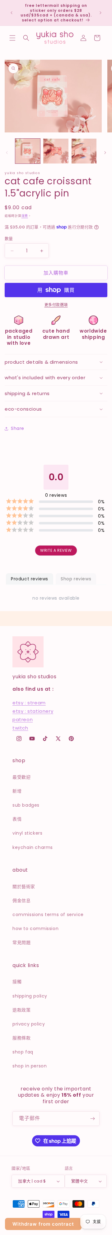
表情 (16, 819)
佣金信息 (21, 900)
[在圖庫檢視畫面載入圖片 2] (55, 151)
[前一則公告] (11, 13)
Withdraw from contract (43, 1224)
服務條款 (21, 1038)
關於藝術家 (23, 886)
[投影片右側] (105, 152)
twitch (20, 728)
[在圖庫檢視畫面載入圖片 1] (27, 151)
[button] (12, 38)
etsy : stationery (32, 711)
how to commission (35, 928)
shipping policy (29, 996)
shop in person (29, 1066)
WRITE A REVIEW (56, 550)
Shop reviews (76, 579)
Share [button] (17, 428)
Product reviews (29, 579)
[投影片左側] (7, 152)
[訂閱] (92, 1118)
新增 (16, 791)
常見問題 (21, 942)
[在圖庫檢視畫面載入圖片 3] (84, 151)
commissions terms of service (48, 914)
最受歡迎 (21, 777)
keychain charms (32, 847)
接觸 (16, 982)
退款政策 (21, 1010)
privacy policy (28, 1024)
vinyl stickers (27, 833)
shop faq (22, 1052)
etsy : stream (29, 702)
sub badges (26, 805)
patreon (22, 719)
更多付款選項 (56, 304)
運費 (24, 216)
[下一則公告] (100, 13)
